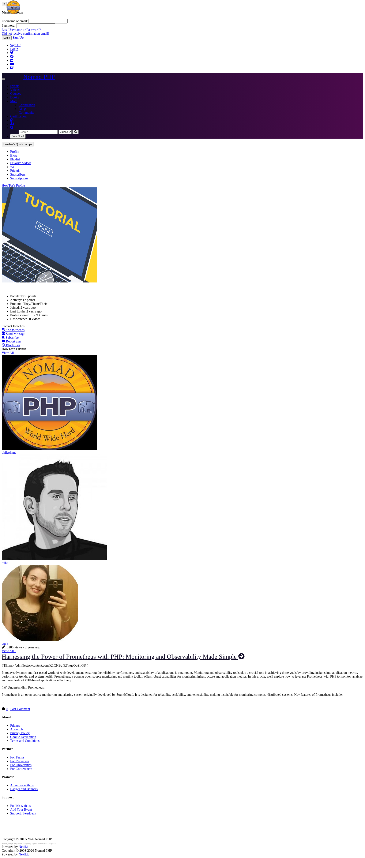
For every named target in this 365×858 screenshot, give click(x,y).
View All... (9, 353)
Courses (15, 93)
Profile (14, 151)
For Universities (20, 765)
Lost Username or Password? (21, 29)
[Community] (12, 124)
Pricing (15, 725)
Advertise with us (22, 785)
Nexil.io (24, 846)
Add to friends (15, 330)
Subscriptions (19, 178)
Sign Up (18, 37)
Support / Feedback (23, 813)
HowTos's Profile (13, 185)
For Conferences (21, 769)
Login (6, 37)
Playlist (15, 159)
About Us (16, 729)
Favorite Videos (20, 163)
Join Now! (18, 136)
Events (14, 86)
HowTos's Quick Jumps (17, 144)
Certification (27, 105)
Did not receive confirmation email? (25, 33)
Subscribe (12, 337)
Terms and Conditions (24, 740)
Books (14, 97)
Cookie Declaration (23, 737)
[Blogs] (12, 120)
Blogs (22, 108)
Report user (13, 341)
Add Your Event (21, 809)
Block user (12, 345)
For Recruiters (19, 761)
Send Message (15, 334)
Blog (13, 155)
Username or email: (15, 21)
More (13, 101)
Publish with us (20, 806)
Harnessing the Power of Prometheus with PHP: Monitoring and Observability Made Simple (120, 656)
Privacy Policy (20, 733)
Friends (15, 170)
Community (26, 112)
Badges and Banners (24, 789)
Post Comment (20, 709)
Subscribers (18, 174)
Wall (13, 167)
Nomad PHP (39, 77)
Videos (14, 89)
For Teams (17, 757)
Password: (8, 25)
